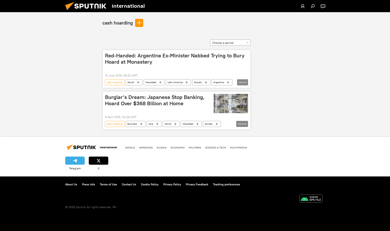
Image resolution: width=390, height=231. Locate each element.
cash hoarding (117, 23)
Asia (150, 123)
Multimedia (238, 147)
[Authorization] (303, 6)
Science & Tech (215, 147)
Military (195, 147)
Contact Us (129, 184)
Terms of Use (108, 184)
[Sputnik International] (87, 11)
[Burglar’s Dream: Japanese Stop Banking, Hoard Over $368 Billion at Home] (231, 103)
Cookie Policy (149, 184)
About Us (71, 184)
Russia (162, 147)
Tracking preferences (226, 184)
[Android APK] (311, 199)
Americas (146, 147)
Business (132, 123)
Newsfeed (150, 82)
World (130, 82)
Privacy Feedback (197, 184)
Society (198, 82)
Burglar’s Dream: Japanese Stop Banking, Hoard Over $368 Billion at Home (155, 100)
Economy (178, 147)
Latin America (175, 82)
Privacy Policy (172, 184)
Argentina (218, 82)
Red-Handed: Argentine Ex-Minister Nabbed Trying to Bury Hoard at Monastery (175, 58)
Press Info (88, 184)
